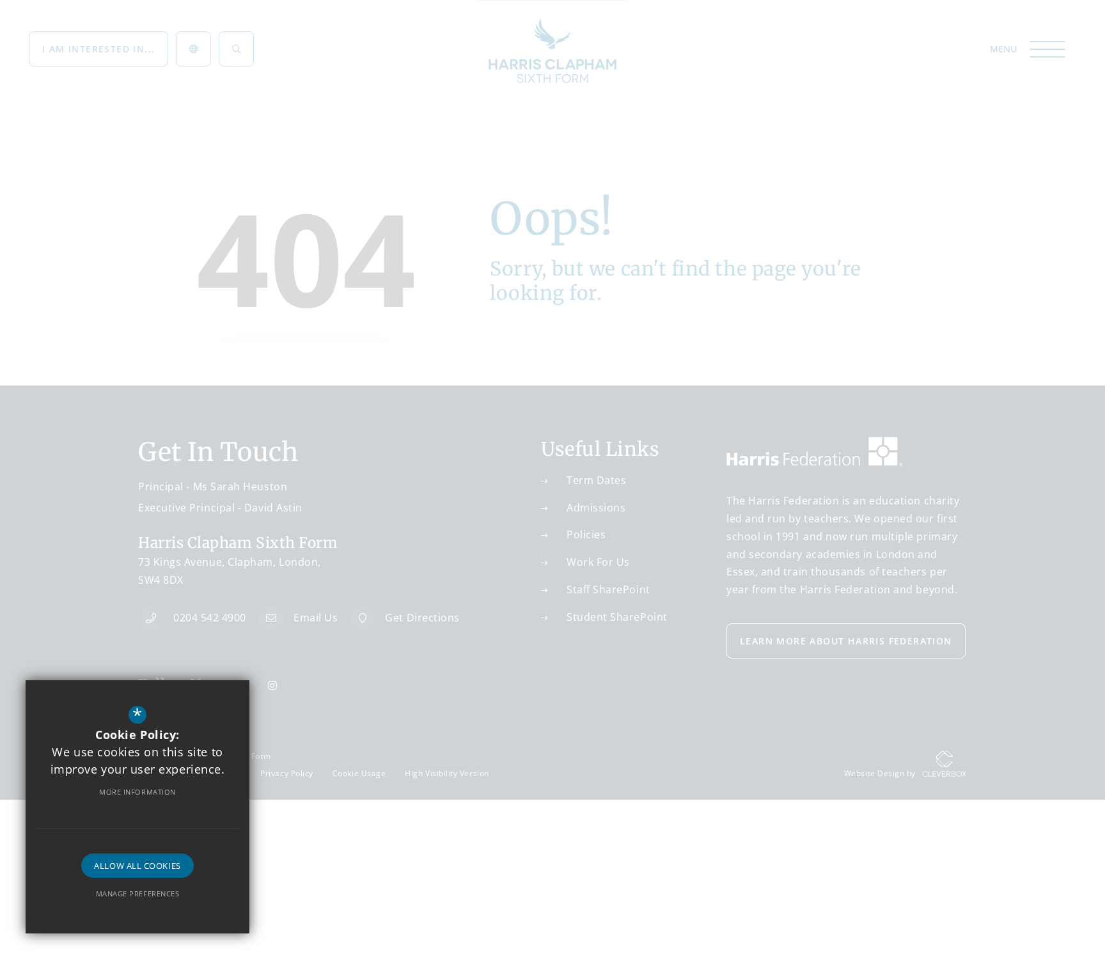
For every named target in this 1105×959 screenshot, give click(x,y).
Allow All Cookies (137, 865)
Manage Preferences (138, 893)
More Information (137, 792)
